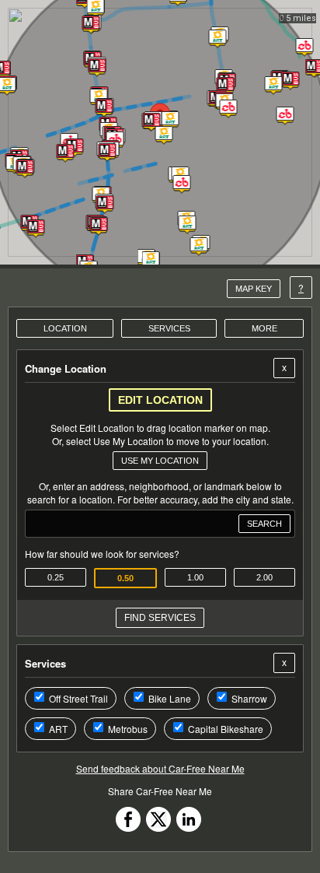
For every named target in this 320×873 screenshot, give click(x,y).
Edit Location (160, 400)
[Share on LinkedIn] (188, 827)
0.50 (125, 578)
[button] (170, 121)
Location (65, 328)
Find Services (160, 617)
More (264, 328)
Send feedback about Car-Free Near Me (160, 768)
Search (264, 523)
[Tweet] (158, 827)
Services (169, 328)
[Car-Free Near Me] (81, 287)
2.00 (264, 577)
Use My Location (160, 460)
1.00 (195, 577)
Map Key (253, 288)
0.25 (55, 577)
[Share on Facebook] (128, 827)
